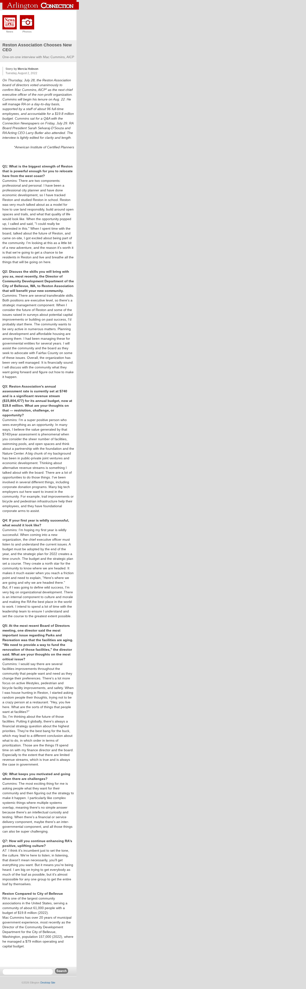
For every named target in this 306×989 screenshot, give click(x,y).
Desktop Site (47, 982)
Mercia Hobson (28, 69)
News (9, 31)
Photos (27, 31)
